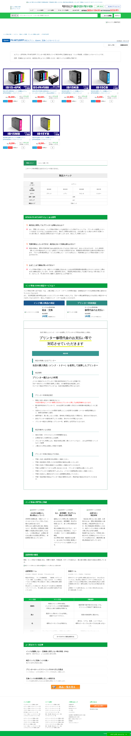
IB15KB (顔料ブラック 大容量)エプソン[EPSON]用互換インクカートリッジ (73, 92)
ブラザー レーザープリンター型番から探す (54, 722)
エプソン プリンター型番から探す (31, 718)
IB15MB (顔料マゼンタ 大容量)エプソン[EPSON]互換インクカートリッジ (14, 138)
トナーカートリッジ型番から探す (52, 704)
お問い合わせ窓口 (98, 706)
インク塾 (71, 710)
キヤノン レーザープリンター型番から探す (54, 720)
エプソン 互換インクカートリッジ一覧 (32, 706)
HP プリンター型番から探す (30, 724)
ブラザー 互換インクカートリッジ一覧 (32, 710)
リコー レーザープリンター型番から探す (54, 724)
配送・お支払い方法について (75, 718)
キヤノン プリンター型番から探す (31, 720)
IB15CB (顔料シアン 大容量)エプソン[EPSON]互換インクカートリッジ (101, 92)
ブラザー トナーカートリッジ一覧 (52, 710)
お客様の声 (71, 704)
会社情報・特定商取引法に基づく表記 (77, 715)
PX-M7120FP (45, 34)
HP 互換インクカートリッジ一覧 (31, 712)
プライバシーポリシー (74, 722)
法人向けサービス (73, 708)
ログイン (117, 15)
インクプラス (72, 712)
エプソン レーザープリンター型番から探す (54, 718)
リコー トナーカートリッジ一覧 (52, 712)
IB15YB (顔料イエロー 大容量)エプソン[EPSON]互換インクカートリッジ (43, 138)
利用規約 (71, 720)
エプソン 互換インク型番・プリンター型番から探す (27, 34)
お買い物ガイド (72, 706)
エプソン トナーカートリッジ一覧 (52, 706)
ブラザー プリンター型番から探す (31, 722)
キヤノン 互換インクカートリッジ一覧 (32, 708)
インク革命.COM (7, 34)
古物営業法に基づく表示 (74, 716)
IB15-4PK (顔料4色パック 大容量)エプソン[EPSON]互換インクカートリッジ (15, 92)
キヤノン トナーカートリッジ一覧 (52, 708)
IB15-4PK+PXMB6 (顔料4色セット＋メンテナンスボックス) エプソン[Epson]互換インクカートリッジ (44, 92)
